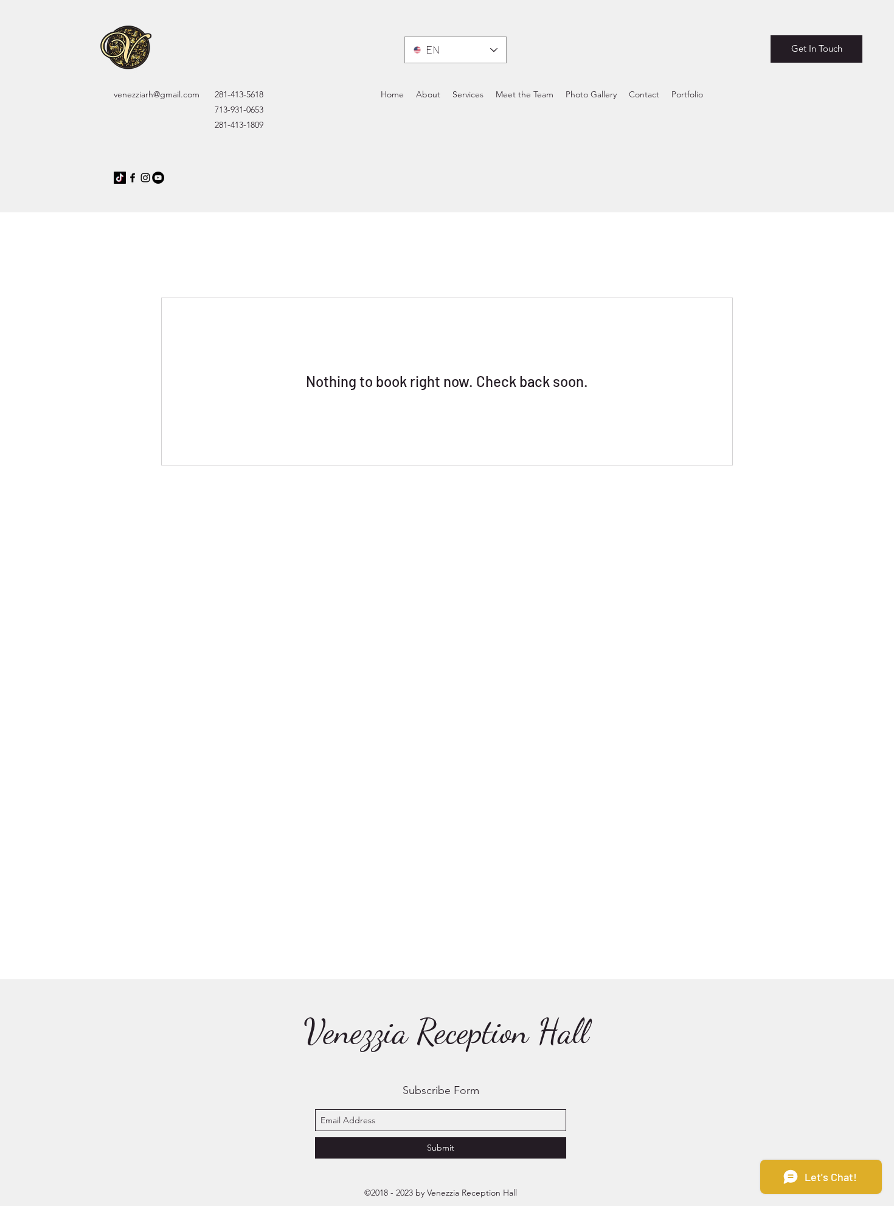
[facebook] (132, 178)
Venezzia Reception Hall (446, 1031)
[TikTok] (120, 178)
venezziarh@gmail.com (156, 94)
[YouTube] (158, 178)
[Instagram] (145, 178)
